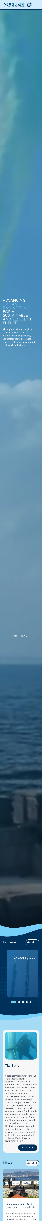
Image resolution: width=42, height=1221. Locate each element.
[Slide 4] (26, 1002)
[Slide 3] (23, 1002)
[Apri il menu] (37, 4)
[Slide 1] (13, 1002)
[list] (21, 973)
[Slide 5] (30, 1002)
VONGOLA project (24, 958)
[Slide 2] (19, 1002)
